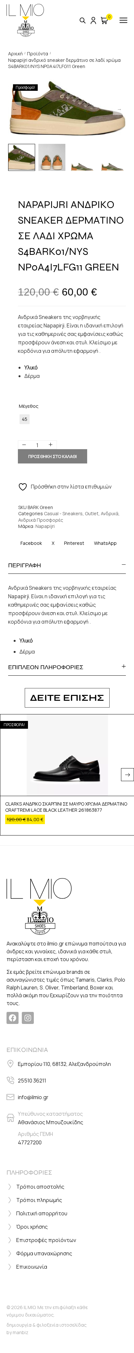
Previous (14, 108)
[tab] (67, 565)
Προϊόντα (37, 53)
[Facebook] (13, 1018)
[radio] (25, 419)
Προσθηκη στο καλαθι (52, 456)
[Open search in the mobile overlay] (82, 20)
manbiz (20, 1332)
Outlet (92, 513)
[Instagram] (28, 1018)
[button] (127, 774)
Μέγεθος (28, 406)
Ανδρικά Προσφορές (40, 520)
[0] (104, 20)
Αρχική (15, 53)
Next (119, 108)
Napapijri (45, 526)
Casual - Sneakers (63, 513)
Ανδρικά (109, 513)
